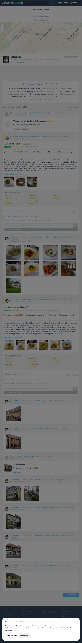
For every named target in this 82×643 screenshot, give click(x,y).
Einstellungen (12, 635)
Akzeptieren (24, 635)
